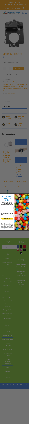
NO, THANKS (7, 221)
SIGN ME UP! (7, 218)
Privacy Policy (3, 228)
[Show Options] (12, 216)
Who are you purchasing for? (7, 214)
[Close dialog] (28, 195)
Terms (6, 228)
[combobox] (2, 211)
